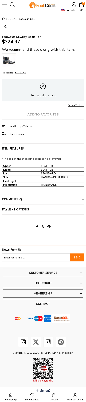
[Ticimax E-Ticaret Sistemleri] (43, 391)
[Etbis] (43, 370)
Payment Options (15, 209)
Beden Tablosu (76, 105)
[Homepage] (6, 19)
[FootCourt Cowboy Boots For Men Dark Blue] (10, 60)
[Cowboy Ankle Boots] (14, 19)
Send (77, 257)
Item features (13, 148)
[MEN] (10, 19)
